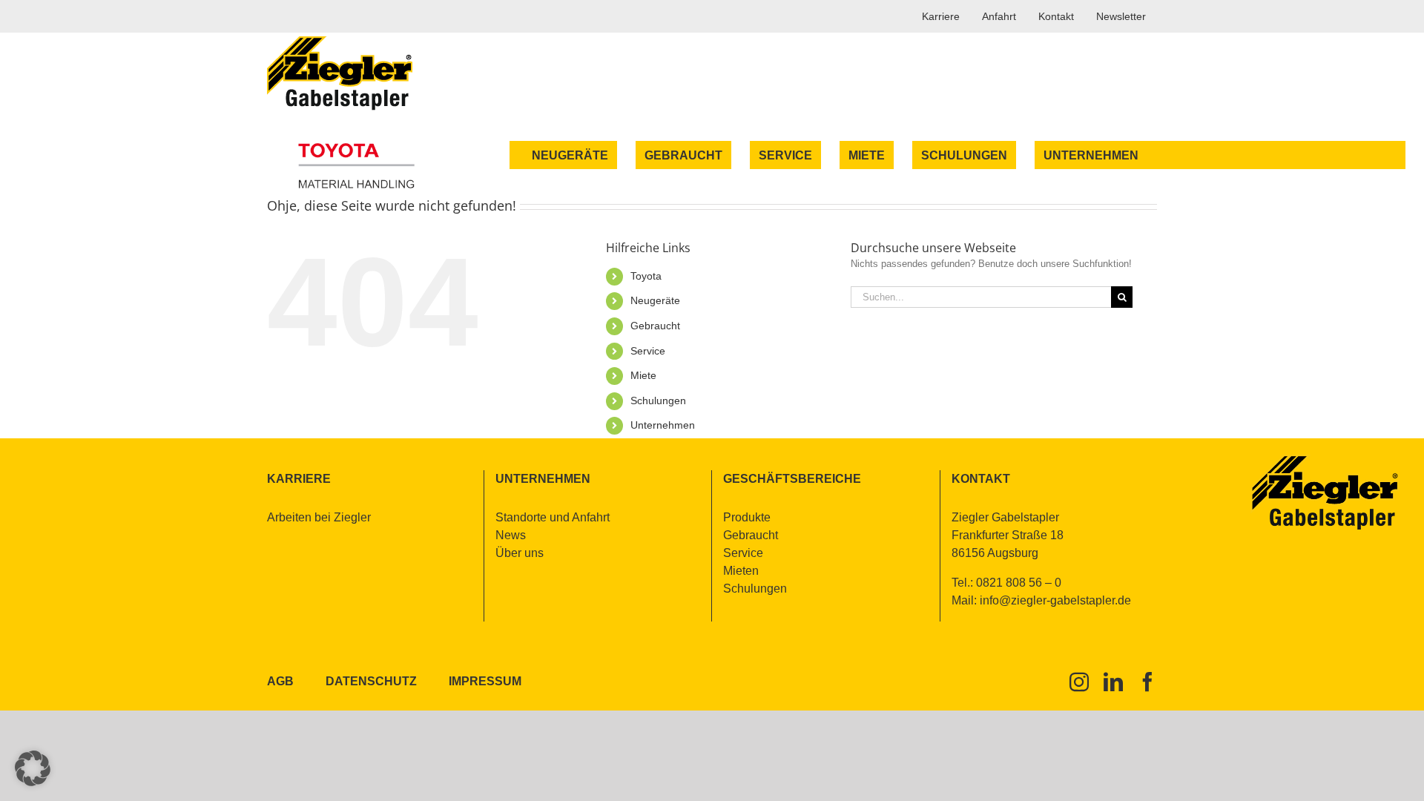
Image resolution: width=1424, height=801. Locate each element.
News (510, 535)
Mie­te (643, 375)
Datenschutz (371, 681)
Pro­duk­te (747, 517)
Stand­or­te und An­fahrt (552, 517)
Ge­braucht (655, 326)
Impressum (485, 681)
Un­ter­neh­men (662, 425)
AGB (280, 681)
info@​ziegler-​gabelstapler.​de (1055, 600)
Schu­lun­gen (658, 400)
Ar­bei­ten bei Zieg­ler (319, 517)
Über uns (519, 553)
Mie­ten (741, 570)
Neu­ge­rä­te (655, 300)
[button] (32, 768)
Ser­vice (647, 351)
